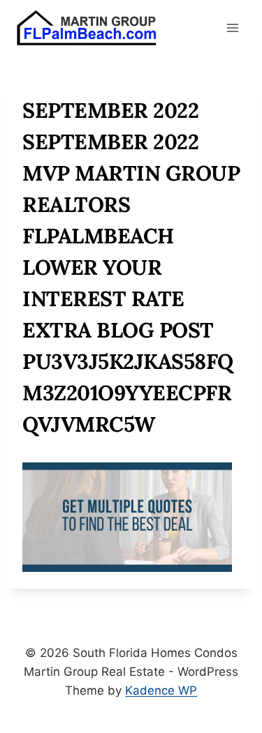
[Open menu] (232, 27)
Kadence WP (161, 690)
